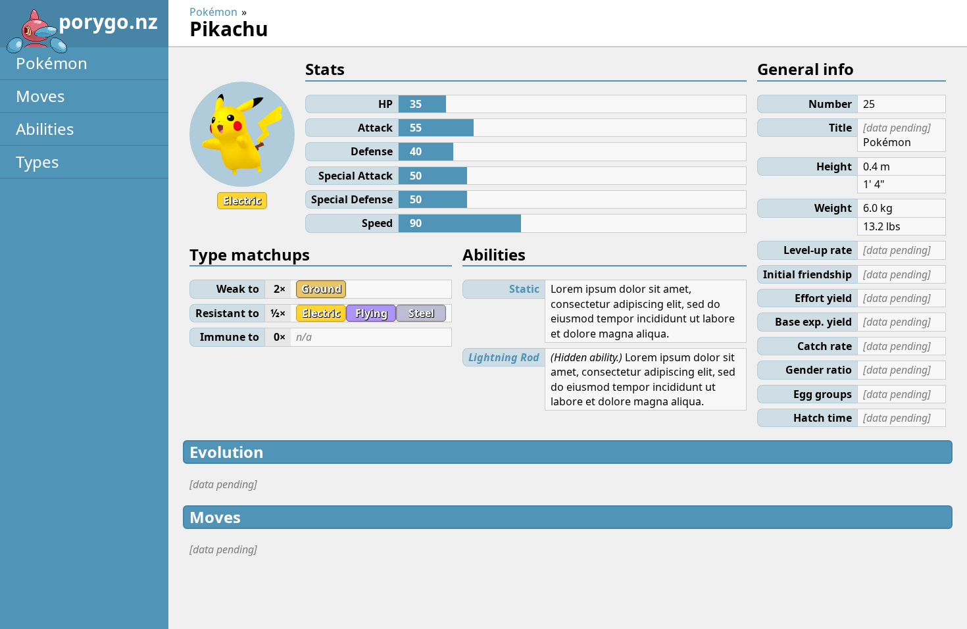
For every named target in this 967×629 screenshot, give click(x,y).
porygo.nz (108, 21)
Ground (321, 289)
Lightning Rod (503, 357)
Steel (421, 313)
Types (37, 161)
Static (524, 289)
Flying (371, 313)
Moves (40, 96)
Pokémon (51, 63)
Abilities (45, 128)
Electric (242, 200)
